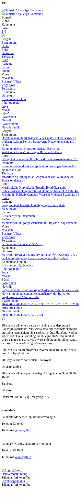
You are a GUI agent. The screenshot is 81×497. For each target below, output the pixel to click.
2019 (54, 304)
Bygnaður (21, 254)
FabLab (58, 138)
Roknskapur (9, 265)
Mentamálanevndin (45, 293)
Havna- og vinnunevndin (17, 293)
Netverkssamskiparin (61, 141)
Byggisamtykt (11, 205)
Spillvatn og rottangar (48, 166)
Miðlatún (57, 194)
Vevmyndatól (64, 177)
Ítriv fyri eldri (38, 159)
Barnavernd (40, 141)
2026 (5, 304)
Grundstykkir (56, 205)
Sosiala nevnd (70, 290)
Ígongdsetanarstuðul (34, 223)
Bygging (42, 205)
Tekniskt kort (28, 205)
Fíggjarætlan (25, 265)
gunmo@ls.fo (23, 430)
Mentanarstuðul (12, 223)
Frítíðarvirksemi (12, 191)
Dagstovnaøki (11, 138)
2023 (26, 304)
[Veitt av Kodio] (7, 490)
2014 (12, 307)
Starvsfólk (8, 254)
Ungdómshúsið (29, 138)
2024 (19, 304)
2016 (75, 304)
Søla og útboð (59, 258)
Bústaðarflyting (11, 215)
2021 (40, 304)
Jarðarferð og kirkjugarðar (18, 177)
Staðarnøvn (9, 208)
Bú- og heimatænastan (16, 159)
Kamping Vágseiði (39, 194)
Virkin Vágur (31, 152)
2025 (12, 304)
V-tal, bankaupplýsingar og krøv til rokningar (39, 256)
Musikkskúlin (10, 187)
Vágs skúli (46, 138)
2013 (19, 307)
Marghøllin (9, 194)
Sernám (28, 141)
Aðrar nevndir (30, 297)
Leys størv (63, 254)
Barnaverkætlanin (51, 152)
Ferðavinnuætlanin (14, 244)
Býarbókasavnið (56, 187)
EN (4, 31)
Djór (18, 169)
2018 (61, 304)
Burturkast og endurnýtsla (18, 166)
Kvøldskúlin (27, 187)
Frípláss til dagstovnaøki (62, 223)
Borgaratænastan (45, 177)
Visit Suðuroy (34, 244)
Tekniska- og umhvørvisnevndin (41, 290)
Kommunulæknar (13, 148)
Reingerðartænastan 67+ (62, 159)
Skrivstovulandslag (13, 180)
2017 (68, 304)
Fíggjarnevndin (11, 290)
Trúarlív (40, 187)
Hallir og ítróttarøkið (55, 191)
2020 (47, 304)
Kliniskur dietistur (35, 148)
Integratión (28, 215)
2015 (5, 307)
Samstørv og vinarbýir (42, 254)
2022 (33, 304)
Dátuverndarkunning (14, 474)
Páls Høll (73, 191)
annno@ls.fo (23, 457)
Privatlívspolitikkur (13, 481)
